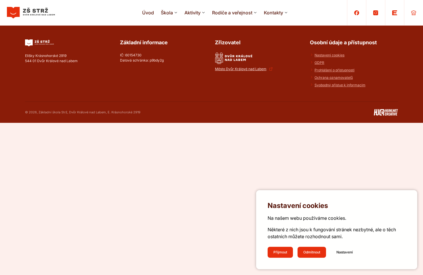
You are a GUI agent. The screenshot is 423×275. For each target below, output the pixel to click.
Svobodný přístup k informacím (340, 85)
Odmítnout (311, 252)
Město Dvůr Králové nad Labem (240, 69)
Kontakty (273, 13)
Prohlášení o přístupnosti (335, 70)
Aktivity (192, 13)
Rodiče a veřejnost (232, 13)
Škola (167, 13)
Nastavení (344, 252)
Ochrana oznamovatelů (334, 77)
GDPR (319, 62)
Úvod (148, 13)
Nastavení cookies (329, 55)
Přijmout (280, 252)
